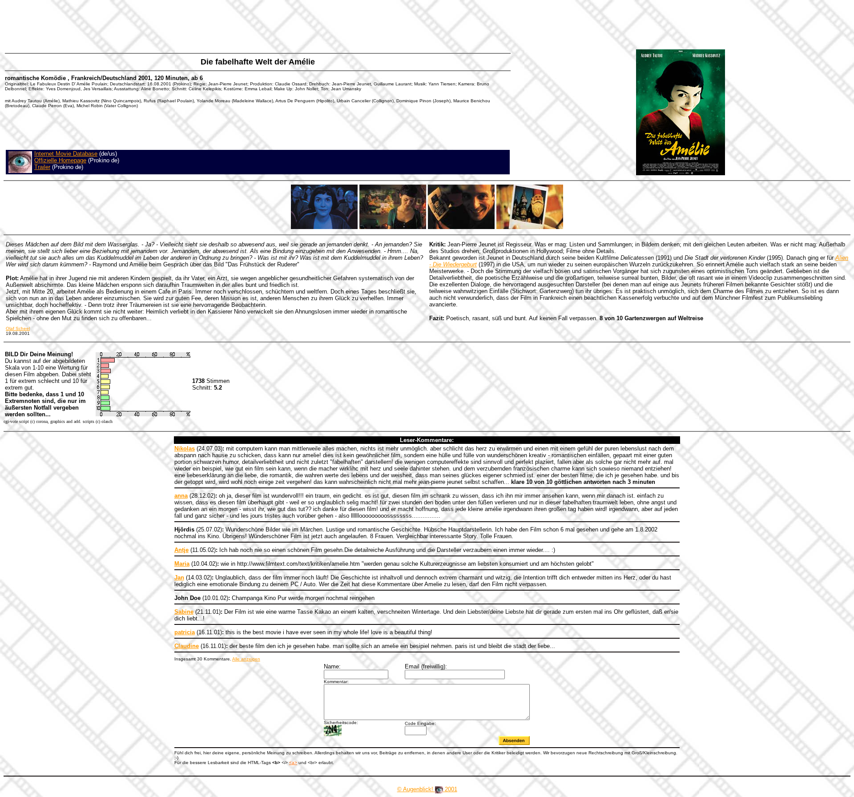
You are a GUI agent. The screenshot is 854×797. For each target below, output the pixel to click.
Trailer (42, 167)
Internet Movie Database (65, 153)
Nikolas (184, 448)
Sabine (183, 611)
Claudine (186, 646)
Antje (181, 550)
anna (181, 495)
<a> (293, 762)
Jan (179, 577)
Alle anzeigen (246, 658)
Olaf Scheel (18, 328)
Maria (181, 563)
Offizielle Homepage (60, 160)
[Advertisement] (166, 24)
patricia (184, 632)
